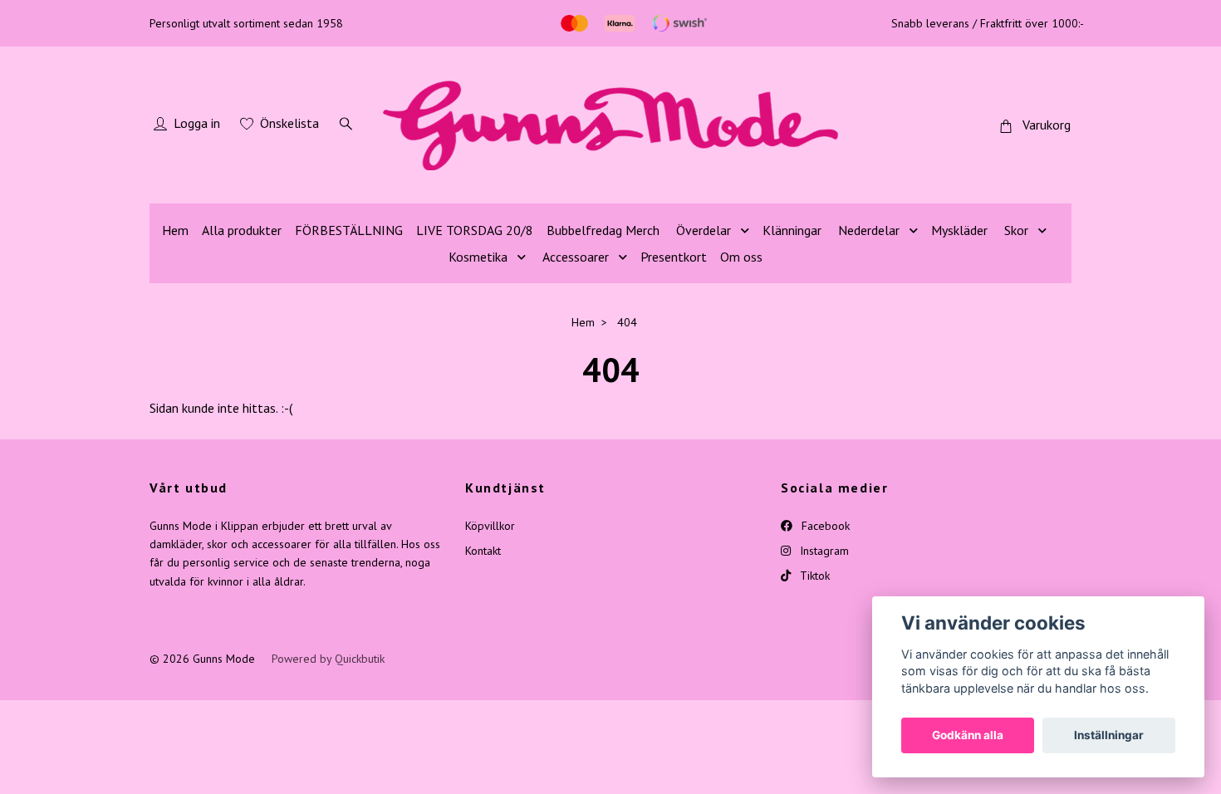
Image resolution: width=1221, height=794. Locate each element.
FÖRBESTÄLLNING (349, 230)
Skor (1016, 230)
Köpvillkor (490, 525)
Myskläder (959, 230)
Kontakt (483, 550)
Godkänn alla (967, 735)
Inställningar (1109, 735)
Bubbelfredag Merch (603, 230)
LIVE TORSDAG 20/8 (474, 230)
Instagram (823, 550)
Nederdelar (869, 230)
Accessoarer (575, 256)
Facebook (824, 525)
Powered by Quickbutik (328, 658)
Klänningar (792, 230)
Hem (175, 230)
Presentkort (673, 256)
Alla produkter (242, 230)
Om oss (741, 256)
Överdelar (703, 230)
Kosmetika (478, 256)
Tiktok (813, 575)
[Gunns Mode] (610, 125)
